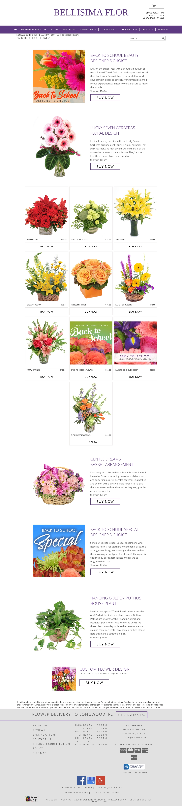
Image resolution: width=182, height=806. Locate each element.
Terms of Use (100, 801)
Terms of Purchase (140, 799)
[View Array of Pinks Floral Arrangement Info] (46, 343)
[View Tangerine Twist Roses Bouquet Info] (91, 277)
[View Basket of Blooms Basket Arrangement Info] (135, 277)
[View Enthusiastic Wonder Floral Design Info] (91, 408)
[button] (156, 6)
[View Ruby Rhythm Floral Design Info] (46, 212)
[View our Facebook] (81, 784)
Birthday (69, 29)
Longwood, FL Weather (75, 792)
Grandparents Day (33, 29)
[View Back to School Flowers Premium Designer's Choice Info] (91, 343)
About (146, 29)
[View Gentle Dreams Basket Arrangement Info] (61, 480)
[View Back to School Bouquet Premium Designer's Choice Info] (135, 343)
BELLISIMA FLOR (91, 12)
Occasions (108, 29)
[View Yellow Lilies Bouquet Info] (135, 212)
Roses (55, 29)
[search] (163, 38)
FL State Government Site (105, 792)
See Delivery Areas (131, 714)
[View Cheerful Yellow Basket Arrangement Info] (46, 277)
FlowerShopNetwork (93, 799)
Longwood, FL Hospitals (108, 787)
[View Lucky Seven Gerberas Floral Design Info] (61, 147)
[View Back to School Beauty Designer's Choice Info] (61, 76)
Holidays (128, 29)
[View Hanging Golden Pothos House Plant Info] (61, 621)
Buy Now (105, 97)
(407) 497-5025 (157, 17)
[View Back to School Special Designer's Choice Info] (61, 550)
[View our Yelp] (100, 784)
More (161, 29)
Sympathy (86, 29)
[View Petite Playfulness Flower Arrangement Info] (91, 212)
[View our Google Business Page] (91, 784)
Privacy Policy (117, 799)
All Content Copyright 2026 (63, 799)
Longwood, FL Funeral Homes (76, 787)
